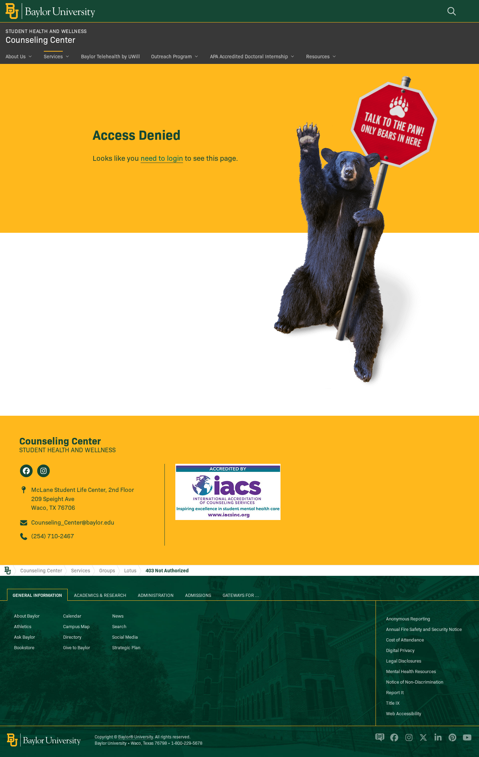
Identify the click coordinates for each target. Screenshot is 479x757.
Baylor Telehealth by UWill (110, 56)
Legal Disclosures (403, 660)
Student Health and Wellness (46, 30)
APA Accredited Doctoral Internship (249, 56)
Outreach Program (171, 56)
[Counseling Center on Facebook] (26, 471)
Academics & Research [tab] (100, 595)
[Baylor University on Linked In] (437, 740)
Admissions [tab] (198, 595)
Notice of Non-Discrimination (414, 681)
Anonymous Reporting (408, 618)
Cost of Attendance (405, 639)
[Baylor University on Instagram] (407, 740)
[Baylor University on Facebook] (393, 740)
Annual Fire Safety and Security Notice (424, 629)
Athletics (22, 626)
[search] (452, 11)
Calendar (72, 615)
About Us (16, 56)
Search (119, 626)
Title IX (392, 702)
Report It (395, 692)
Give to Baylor (76, 647)
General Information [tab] (37, 595)
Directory (72, 636)
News (117, 615)
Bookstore (24, 647)
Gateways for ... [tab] (241, 595)
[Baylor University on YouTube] (465, 740)
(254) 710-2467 (52, 536)
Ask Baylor (24, 636)
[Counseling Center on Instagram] (43, 471)
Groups (107, 570)
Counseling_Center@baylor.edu (72, 522)
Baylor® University (135, 736)
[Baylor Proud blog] (378, 740)
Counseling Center (40, 39)
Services (53, 56)
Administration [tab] (156, 595)
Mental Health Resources (411, 671)
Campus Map (76, 626)
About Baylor (27, 615)
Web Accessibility (403, 713)
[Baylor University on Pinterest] (451, 740)
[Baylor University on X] (422, 740)
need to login (162, 158)
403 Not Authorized (167, 570)
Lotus (130, 570)
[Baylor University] (49, 11)
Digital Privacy (400, 650)
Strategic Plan (126, 647)
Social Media (125, 636)
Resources (318, 56)
